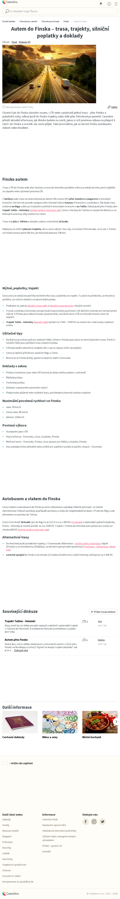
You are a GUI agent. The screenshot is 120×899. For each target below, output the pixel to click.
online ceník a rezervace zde (45, 210)
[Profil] (109, 4)
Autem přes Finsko (16, 639)
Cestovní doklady (13, 737)
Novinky (6, 847)
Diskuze (6, 870)
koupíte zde (41, 322)
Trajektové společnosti (14, 864)
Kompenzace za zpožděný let (17, 881)
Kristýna (101, 640)
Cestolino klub (50, 819)
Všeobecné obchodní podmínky (59, 830)
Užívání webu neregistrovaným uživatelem (59, 838)
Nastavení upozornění (54, 825)
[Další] (116, 721)
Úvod (14, 42)
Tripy (100, 621)
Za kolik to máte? (11, 875)
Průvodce (7, 842)
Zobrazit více (21, 650)
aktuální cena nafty (37, 305)
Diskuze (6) (24, 42)
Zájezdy (6, 819)
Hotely (5, 825)
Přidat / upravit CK (52, 845)
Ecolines (76, 522)
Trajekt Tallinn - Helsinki (20, 621)
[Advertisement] (60, 153)
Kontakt (46, 851)
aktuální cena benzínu (61, 305)
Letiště (5, 853)
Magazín (7, 836)
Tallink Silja (101, 546)
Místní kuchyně (91, 737)
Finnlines (89, 546)
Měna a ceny (50, 737)
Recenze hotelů (10, 830)
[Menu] (116, 4)
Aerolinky (7, 859)
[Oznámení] (101, 4)
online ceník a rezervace (87, 543)
